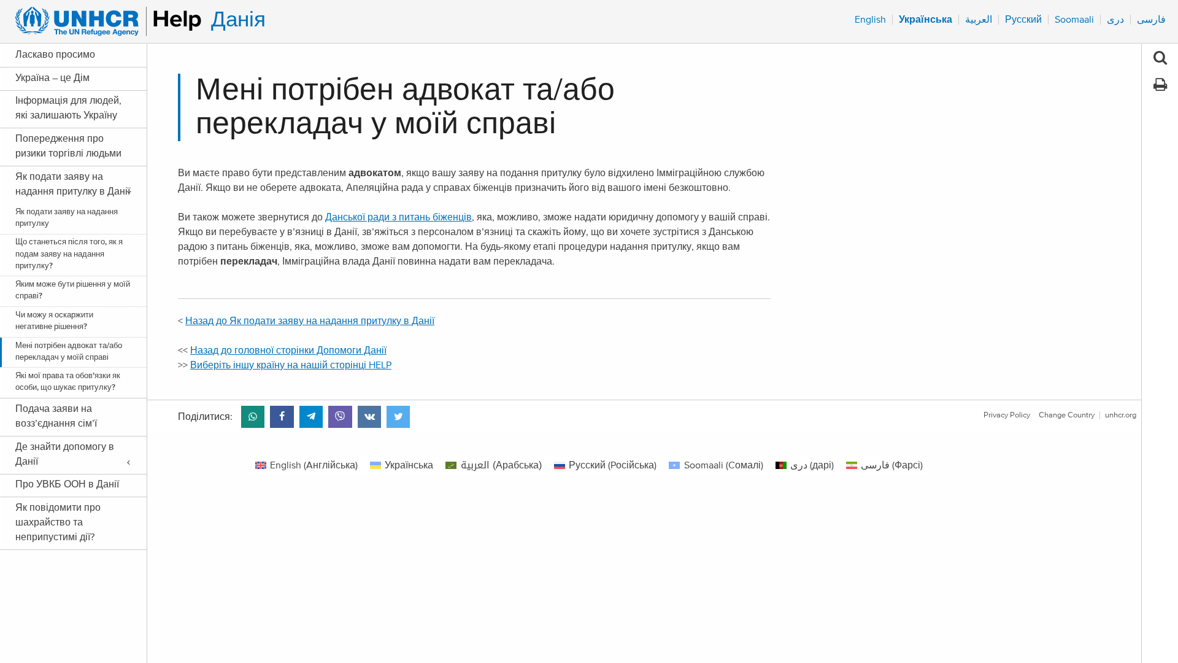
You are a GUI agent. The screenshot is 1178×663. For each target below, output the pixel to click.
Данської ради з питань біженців (398, 217)
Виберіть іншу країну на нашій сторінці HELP (290, 365)
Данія (238, 20)
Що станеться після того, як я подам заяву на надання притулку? (69, 253)
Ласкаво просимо (55, 55)
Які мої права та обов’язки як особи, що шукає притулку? (67, 382)
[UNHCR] (102, 21)
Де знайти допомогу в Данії (64, 454)
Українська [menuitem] (925, 20)
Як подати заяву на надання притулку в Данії (72, 184)
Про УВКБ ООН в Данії (67, 484)
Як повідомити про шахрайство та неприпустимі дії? (58, 522)
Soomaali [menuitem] (1074, 20)
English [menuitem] (870, 20)
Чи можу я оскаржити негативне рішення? (54, 321)
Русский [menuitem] (1023, 20)
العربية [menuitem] (978, 20)
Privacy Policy (1007, 415)
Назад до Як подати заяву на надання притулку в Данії (309, 321)
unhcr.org (1120, 415)
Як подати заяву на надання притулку (66, 218)
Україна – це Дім (52, 78)
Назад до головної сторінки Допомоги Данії (288, 350)
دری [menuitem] (1115, 20)
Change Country (1067, 415)
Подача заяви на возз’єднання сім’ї (56, 416)
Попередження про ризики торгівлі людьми (68, 146)
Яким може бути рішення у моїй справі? (72, 290)
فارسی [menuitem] (1151, 20)
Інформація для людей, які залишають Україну (68, 108)
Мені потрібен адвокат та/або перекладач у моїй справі (68, 352)
